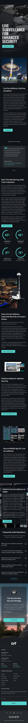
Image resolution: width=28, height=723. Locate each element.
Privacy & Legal (4, 680)
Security (3, 682)
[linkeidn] (21, 713)
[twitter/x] (14, 713)
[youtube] (17, 713)
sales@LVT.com (4, 666)
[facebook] (7, 713)
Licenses (3, 685)
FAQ (14, 680)
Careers (3, 674)
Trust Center (4, 678)
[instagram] (10, 713)
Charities (16, 674)
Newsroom (3, 676)
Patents (15, 678)
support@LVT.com (16, 666)
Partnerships (17, 676)
